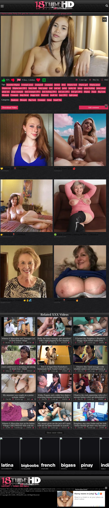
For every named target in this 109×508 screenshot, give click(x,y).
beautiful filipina (13, 85)
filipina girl (83, 85)
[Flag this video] (18, 80)
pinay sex (5, 92)
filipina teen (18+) (20, 88)
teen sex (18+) (63, 92)
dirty (63, 85)
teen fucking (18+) (49, 92)
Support (5, 486)
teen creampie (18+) (32, 92)
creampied (39, 85)
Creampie (14, 95)
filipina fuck (72, 85)
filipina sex (6, 88)
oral (50, 88)
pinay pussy (101, 88)
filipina (87, 92)
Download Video (9, 107)
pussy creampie (17, 92)
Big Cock (101, 92)
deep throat (24, 95)
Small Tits (57, 100)
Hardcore (44, 95)
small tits (53, 95)
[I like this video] (3, 80)
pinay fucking (89, 88)
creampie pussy (27, 85)
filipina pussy (95, 85)
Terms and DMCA (21, 486)
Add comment (97, 107)
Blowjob (5, 95)
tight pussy (73, 95)
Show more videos (54, 433)
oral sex (57, 88)
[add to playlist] (44, 80)
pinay (80, 88)
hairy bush (33, 88)
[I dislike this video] (12, 80)
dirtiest (57, 85)
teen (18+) (63, 95)
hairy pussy (43, 88)
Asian (94, 92)
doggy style (35, 95)
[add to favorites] (38, 80)
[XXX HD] (54, 6)
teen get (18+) (76, 92)
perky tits (72, 88)
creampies (48, 85)
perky (64, 88)
